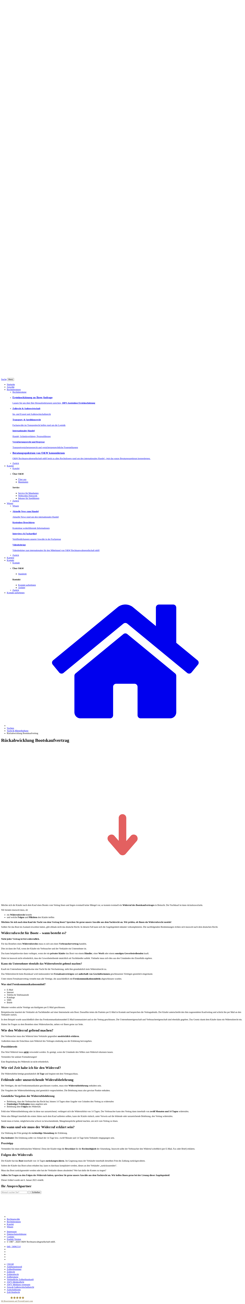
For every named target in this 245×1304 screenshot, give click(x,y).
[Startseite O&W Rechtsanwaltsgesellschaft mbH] (125, 725)
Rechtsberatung (14, 389)
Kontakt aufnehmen (16, 592)
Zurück (15, 463)
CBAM (10, 1264)
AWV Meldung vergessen (18, 1284)
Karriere (10, 558)
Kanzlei (10, 466)
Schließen (36, 1192)
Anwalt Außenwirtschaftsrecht (20, 1287)
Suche (4, 379)
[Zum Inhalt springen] (122, 900)
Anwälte (10, 387)
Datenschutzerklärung (16, 1234)
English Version (14, 1239)
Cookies (10, 1236)
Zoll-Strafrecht (13, 1292)
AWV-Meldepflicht (15, 1282)
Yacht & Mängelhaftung (17, 731)
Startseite (11, 384)
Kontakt (10, 560)
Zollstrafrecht (13, 1274)
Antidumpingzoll (14, 1266)
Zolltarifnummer (14, 1269)
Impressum (12, 1231)
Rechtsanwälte (13, 1219)
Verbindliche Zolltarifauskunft (20, 1279)
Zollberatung (12, 1277)
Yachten (10, 728)
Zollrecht (11, 1272)
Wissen (10, 503)
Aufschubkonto (14, 1289)
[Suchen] (29, 1192)
